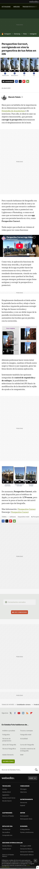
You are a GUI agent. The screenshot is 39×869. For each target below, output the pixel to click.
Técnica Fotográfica (9, 749)
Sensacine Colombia (26, 852)
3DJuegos (23, 789)
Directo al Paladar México (8, 855)
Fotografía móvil (25, 734)
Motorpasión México (27, 855)
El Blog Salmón (25, 829)
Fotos (25, 34)
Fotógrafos (6, 734)
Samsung (17, 34)
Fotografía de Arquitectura (13, 111)
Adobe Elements (8, 755)
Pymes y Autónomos (26, 832)
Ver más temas (8, 761)
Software (13, 517)
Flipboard (23, 81)
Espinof (22, 805)
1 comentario (8, 81)
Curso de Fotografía (27, 745)
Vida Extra (23, 792)
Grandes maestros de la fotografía (27, 750)
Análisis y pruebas (8, 730)
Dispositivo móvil (23, 517)
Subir (31, 778)
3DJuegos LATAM (25, 846)
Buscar (36, 770)
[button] (15, 97)
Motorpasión (24, 816)
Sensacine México (26, 849)
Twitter (20, 81)
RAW (21, 755)
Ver (20, 612)
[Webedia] (34, 1)
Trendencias (6, 829)
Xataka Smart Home (8, 798)
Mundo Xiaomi (7, 801)
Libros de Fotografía (9, 745)
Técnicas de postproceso (6, 739)
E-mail (27, 81)
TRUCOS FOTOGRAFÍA (29, 7)
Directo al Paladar (8, 816)
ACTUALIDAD (6, 7)
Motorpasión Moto (26, 819)
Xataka (4, 789)
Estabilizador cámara (24, 704)
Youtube (19, 712)
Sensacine (23, 802)
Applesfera (5, 795)
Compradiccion (7, 835)
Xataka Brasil (6, 849)
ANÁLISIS (16, 7)
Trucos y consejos (26, 730)
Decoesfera (6, 832)
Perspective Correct (26, 509)
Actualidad (24, 738)
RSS (27, 712)
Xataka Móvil (6, 792)
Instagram (7, 34)
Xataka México (7, 846)
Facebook (16, 81)
